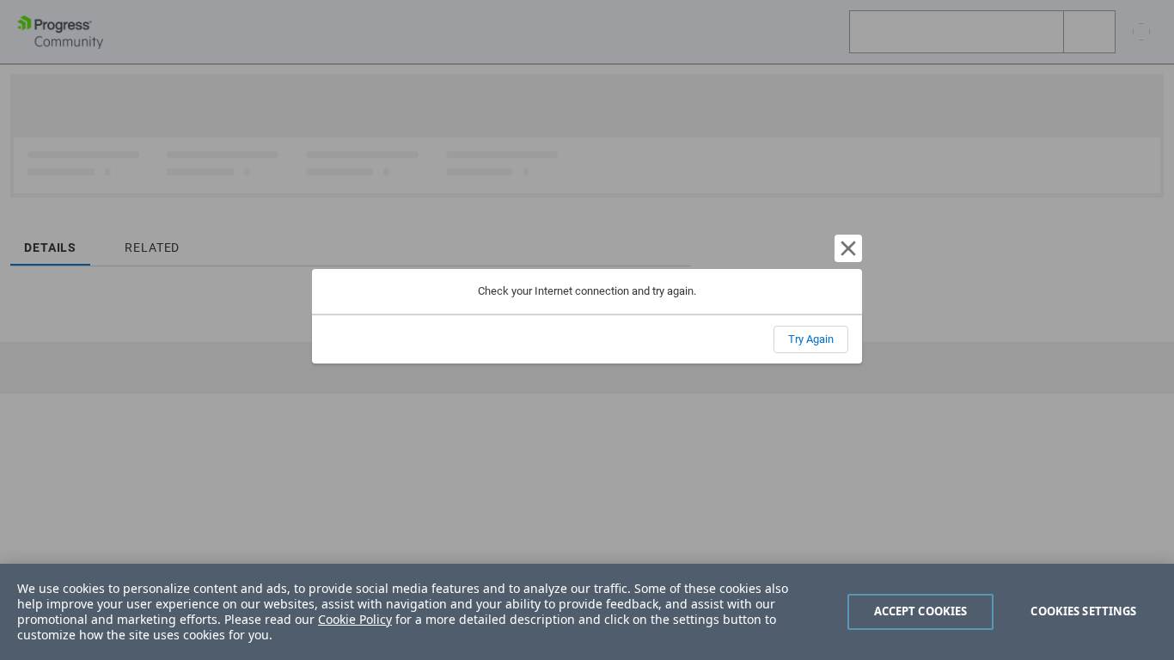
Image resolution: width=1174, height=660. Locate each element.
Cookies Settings (1083, 611)
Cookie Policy (355, 619)
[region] (587, 612)
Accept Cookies (921, 611)
